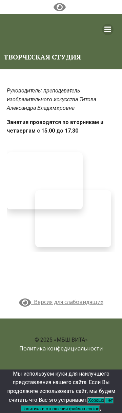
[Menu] (108, 29)
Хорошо (96, 400)
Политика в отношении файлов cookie (60, 408)
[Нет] (100, 410)
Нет (109, 400)
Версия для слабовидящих (67, 302)
